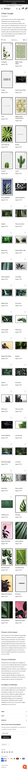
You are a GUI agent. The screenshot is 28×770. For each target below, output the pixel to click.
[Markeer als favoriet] (11, 44)
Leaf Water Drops (19, 567)
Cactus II (3, 171)
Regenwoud (4, 250)
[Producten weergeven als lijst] (26, 39)
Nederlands (4, 744)
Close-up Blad (4, 329)
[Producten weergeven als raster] (24, 39)
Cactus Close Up (5, 144)
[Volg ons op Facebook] (2, 752)
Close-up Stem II (5, 620)
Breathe (17, 144)
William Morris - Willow (19, 62)
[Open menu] (2, 8)
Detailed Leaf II (5, 514)
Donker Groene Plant (20, 90)
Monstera (17, 514)
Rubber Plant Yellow (6, 356)
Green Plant (4, 488)
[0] (25, 9)
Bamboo (3, 224)
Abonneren (6, 737)
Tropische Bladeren (20, 197)
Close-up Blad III (5, 277)
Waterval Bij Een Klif (20, 250)
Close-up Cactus (19, 409)
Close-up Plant (18, 488)
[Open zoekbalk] (17, 8)
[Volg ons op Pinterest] (7, 752)
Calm (2, 116)
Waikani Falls (4, 303)
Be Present (18, 594)
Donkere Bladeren (5, 435)
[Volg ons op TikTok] (10, 752)
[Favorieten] (22, 8)
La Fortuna (18, 462)
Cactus (17, 171)
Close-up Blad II (19, 541)
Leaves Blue (18, 277)
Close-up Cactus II (19, 224)
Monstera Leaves (5, 567)
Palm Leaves (18, 329)
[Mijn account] (19, 8)
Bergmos (17, 356)
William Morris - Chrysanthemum (19, 117)
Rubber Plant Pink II (20, 620)
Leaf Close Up (18, 435)
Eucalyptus (4, 62)
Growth (3, 90)
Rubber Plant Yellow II (6, 594)
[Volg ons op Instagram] (5, 752)
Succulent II (18, 382)
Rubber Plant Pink (5, 541)
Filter (4, 40)
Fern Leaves (18, 303)
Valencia (3, 382)
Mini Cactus (4, 409)
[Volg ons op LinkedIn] (12, 752)
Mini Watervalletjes (6, 462)
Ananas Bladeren (5, 197)
